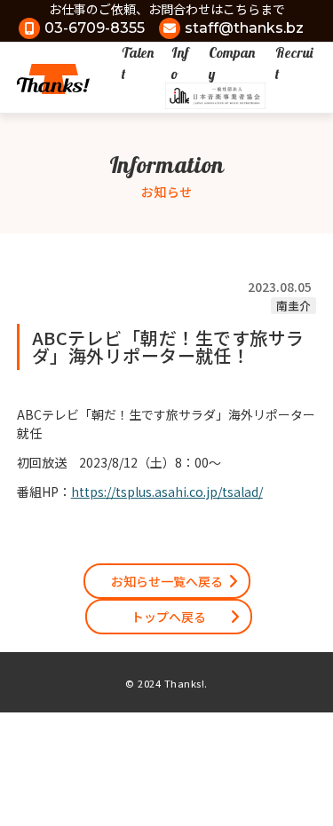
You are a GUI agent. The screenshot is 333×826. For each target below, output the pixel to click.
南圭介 (293, 305)
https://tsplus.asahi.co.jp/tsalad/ (167, 491)
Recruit (294, 63)
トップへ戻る (168, 616)
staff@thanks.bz (244, 28)
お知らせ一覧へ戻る (167, 581)
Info (179, 63)
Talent (138, 63)
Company (232, 63)
